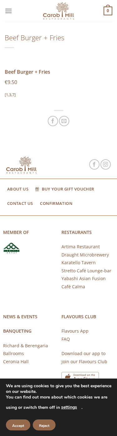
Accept (18, 425)
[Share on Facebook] (53, 121)
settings (69, 407)
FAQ (65, 339)
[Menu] (8, 10)
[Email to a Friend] (64, 121)
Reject (44, 425)
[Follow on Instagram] (105, 164)
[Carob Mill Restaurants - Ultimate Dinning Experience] (58, 11)
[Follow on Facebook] (94, 164)
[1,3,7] (10, 94)
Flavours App (75, 331)
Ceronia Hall (16, 361)
